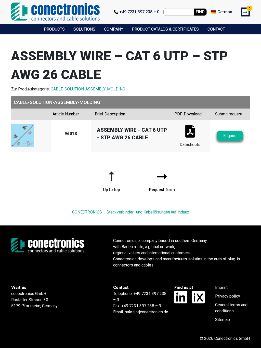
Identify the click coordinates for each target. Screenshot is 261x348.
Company (113, 29)
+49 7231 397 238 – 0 (139, 11)
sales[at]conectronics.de (146, 312)
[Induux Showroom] (196, 296)
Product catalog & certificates (165, 29)
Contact (216, 29)
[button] (111, 179)
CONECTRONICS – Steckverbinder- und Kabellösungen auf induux (130, 212)
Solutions (84, 29)
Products (54, 29)
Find (200, 11)
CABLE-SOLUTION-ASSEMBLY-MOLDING (88, 89)
